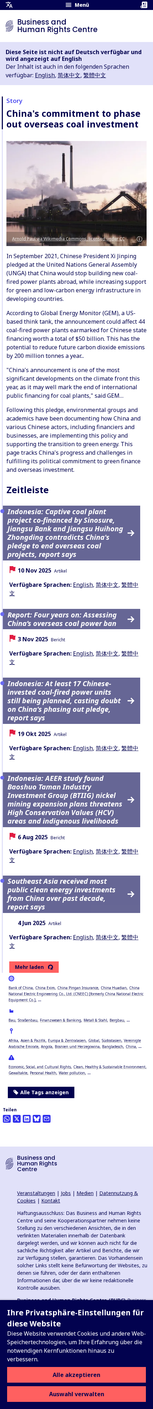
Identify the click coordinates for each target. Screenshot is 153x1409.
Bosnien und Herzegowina (77, 1046)
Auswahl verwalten (76, 1394)
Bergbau (117, 1020)
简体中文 (69, 75)
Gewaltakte (18, 1072)
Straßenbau (27, 1020)
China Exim (45, 987)
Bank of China (21, 987)
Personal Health (43, 1072)
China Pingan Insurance (77, 987)
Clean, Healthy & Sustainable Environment (109, 1066)
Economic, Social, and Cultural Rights (40, 1066)
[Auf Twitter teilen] (17, 1119)
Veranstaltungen (36, 1193)
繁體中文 (94, 75)
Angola (46, 1046)
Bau (12, 1020)
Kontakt (50, 1200)
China (131, 1046)
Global (93, 1040)
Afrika (13, 1040)
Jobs (66, 1193)
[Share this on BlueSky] (37, 1119)
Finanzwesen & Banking (60, 1020)
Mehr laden (29, 967)
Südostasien (111, 1040)
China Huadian (114, 987)
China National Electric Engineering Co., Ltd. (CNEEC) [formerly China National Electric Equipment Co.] (76, 993)
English (45, 75)
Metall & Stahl (95, 1020)
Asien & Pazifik (33, 1040)
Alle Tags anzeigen (44, 1092)
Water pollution (72, 1072)
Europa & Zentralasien (67, 1040)
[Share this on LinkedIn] (27, 1119)
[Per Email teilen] (47, 1119)
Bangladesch (112, 1046)
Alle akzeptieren (76, 1375)
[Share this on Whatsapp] (7, 1119)
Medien (85, 1193)
